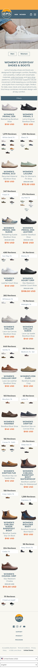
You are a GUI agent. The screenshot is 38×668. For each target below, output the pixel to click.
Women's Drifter (28, 423)
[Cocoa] (3, 445)
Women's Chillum (9, 328)
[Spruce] (3, 357)
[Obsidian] (31, 503)
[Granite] (12, 198)
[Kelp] (31, 448)
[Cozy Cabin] (8, 497)
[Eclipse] (31, 144)
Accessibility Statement (9, 648)
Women (24, 54)
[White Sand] (3, 140)
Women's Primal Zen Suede (9, 230)
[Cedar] (8, 554)
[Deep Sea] (22, 448)
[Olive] (27, 148)
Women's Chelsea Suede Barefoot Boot (9, 527)
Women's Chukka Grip (9, 575)
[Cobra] (8, 152)
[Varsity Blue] (12, 353)
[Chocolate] (31, 402)
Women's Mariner (9, 423)
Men (12, 54)
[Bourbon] (8, 402)
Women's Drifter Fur (9, 472)
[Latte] (22, 402)
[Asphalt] (12, 140)
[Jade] (3, 201)
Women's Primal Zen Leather (27, 230)
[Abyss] (27, 451)
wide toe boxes (17, 77)
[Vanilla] (3, 353)
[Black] (22, 140)
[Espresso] (22, 503)
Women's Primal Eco (9, 173)
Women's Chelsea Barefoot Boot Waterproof (27, 475)
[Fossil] (3, 198)
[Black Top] (12, 302)
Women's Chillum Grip (9, 377)
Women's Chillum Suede (28, 329)
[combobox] (19, 659)
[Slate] (31, 140)
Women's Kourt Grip (27, 279)
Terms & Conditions (24, 648)
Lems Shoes (17, 650)
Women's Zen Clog (27, 377)
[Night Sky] (3, 144)
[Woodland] (12, 144)
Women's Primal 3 (28, 115)
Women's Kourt (9, 279)
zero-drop (31, 77)
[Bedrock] (27, 355)
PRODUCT (19, 636)
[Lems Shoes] (19, 618)
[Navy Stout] (22, 550)
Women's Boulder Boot (28, 525)
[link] (9, 107)
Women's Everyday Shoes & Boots (19, 64)
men (16, 14)
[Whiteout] (3, 302)
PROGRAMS (19, 640)
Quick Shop (10, 109)
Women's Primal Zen (9, 115)
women (22, 14)
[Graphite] (12, 259)
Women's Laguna (28, 173)
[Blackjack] (12, 357)
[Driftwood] (22, 204)
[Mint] (3, 148)
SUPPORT (19, 631)
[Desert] (12, 445)
